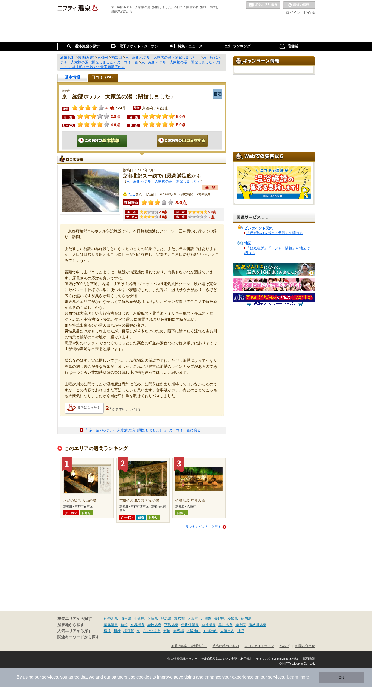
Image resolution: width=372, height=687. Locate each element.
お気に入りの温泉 (263, 5)
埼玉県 (126, 618)
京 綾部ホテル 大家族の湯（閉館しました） (163, 181)
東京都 (179, 618)
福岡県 (246, 618)
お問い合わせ (305, 646)
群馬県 (166, 618)
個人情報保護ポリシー (182, 658)
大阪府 (192, 618)
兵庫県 (152, 618)
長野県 (219, 618)
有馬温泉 (137, 625)
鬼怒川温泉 (257, 625)
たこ (131, 194)
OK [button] (341, 677)
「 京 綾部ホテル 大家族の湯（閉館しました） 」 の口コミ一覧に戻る (142, 430)
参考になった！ (88, 407)
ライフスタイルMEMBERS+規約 (277, 658)
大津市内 (227, 631)
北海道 (206, 618)
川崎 (117, 631)
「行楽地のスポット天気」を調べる (274, 233)
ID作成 (309, 13)
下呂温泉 (171, 625)
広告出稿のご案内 (226, 646)
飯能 (166, 631)
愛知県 (232, 618)
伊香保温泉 (190, 625)
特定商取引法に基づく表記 (219, 658)
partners (119, 677)
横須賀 (128, 631)
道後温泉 (209, 625)
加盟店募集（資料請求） (189, 646)
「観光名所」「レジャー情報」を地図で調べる (277, 250)
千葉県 (139, 618)
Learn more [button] (298, 677)
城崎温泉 (154, 625)
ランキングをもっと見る (203, 527)
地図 (247, 243)
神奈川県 (111, 618)
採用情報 (309, 658)
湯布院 (240, 625)
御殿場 (178, 631)
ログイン (293, 13)
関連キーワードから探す (78, 637)
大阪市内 (194, 631)
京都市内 (210, 631)
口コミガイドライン (259, 646)
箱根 (124, 625)
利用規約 (246, 658)
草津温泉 (111, 625)
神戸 (240, 631)
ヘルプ (284, 646)
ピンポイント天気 (258, 228)
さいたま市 (152, 631)
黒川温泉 (225, 625)
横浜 (107, 631)
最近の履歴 (299, 5)
